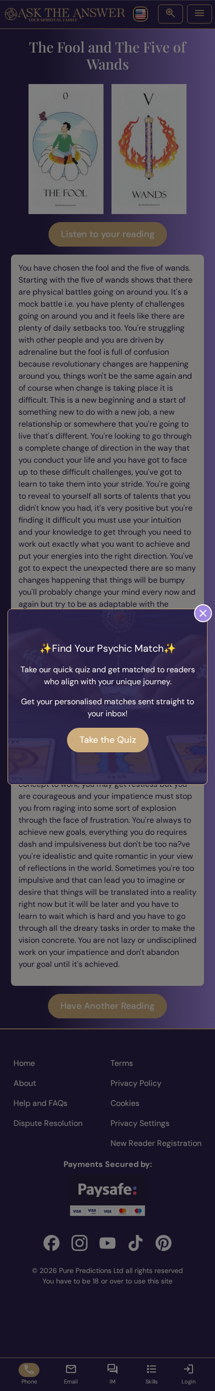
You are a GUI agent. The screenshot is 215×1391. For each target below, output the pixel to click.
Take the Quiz (108, 740)
